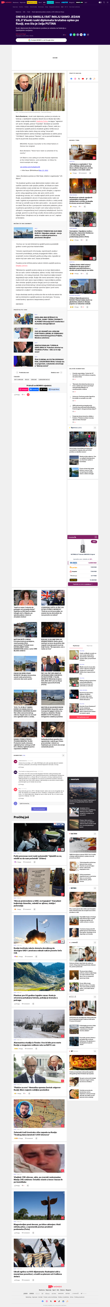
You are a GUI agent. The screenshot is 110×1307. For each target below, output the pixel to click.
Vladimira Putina (42, 121)
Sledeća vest (55, 372)
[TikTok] (87, 79)
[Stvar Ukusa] (83, 1294)
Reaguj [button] (18, 394)
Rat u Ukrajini (18, 379)
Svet (28, 12)
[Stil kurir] (42, 1294)
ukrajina (34, 379)
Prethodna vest (24, 372)
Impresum (34, 1297)
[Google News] (90, 79)
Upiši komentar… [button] (25, 803)
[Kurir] (26, 1294)
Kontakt (40, 1297)
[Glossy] (47, 1294)
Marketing (28, 1297)
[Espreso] (32, 1294)
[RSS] (94, 79)
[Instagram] (75, 79)
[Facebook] (71, 79)
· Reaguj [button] (74, 173)
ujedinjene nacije (44, 379)
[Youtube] (83, 79)
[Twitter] (79, 79)
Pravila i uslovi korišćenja (50, 1297)
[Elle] (37, 1294)
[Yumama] (75, 1294)
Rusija (27, 379)
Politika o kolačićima (63, 1297)
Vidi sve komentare (39, 809)
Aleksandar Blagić (21, 34)
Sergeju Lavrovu (21, 265)
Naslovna (18, 12)
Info (24, 12)
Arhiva (71, 1297)
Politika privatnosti (79, 1297)
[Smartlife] (61, 1294)
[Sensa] (68, 1294)
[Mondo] (6, 2)
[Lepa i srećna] (54, 1294)
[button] (64, 35)
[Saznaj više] (95, 427)
